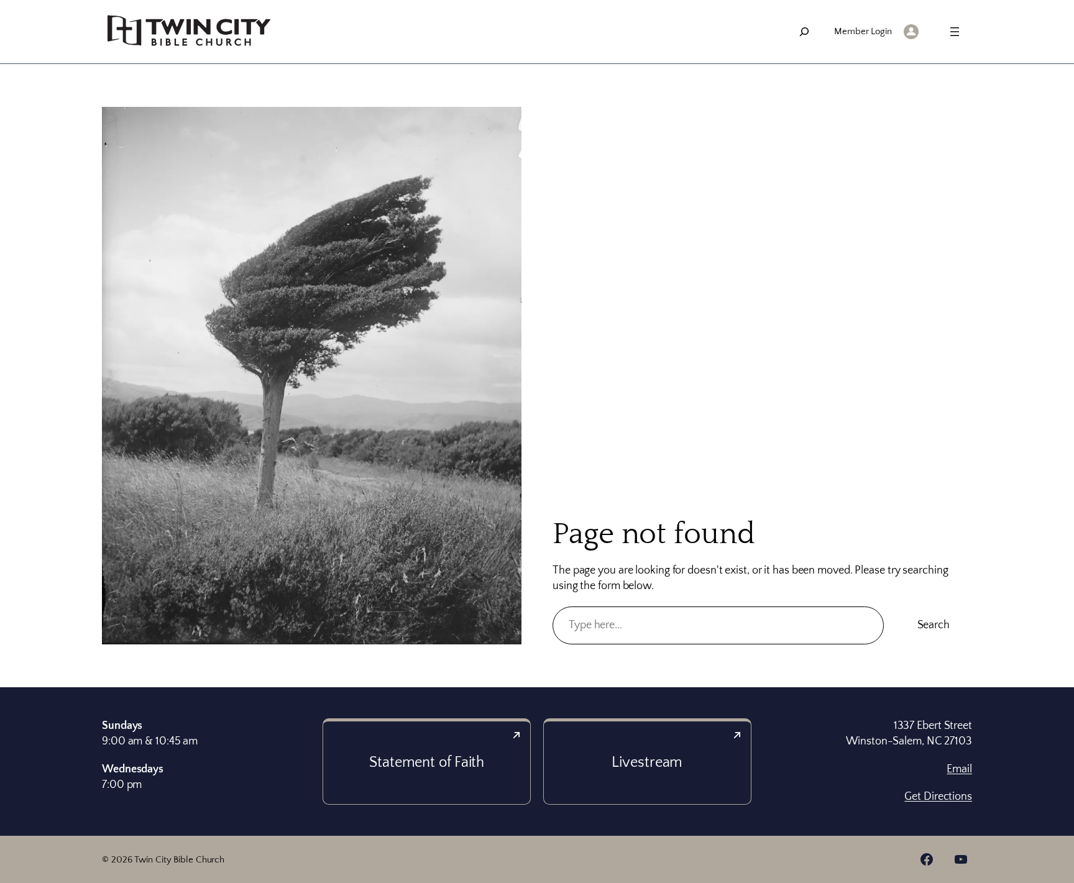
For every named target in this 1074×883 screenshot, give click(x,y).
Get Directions (938, 796)
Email (959, 769)
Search (933, 625)
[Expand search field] (804, 31)
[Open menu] (954, 31)
